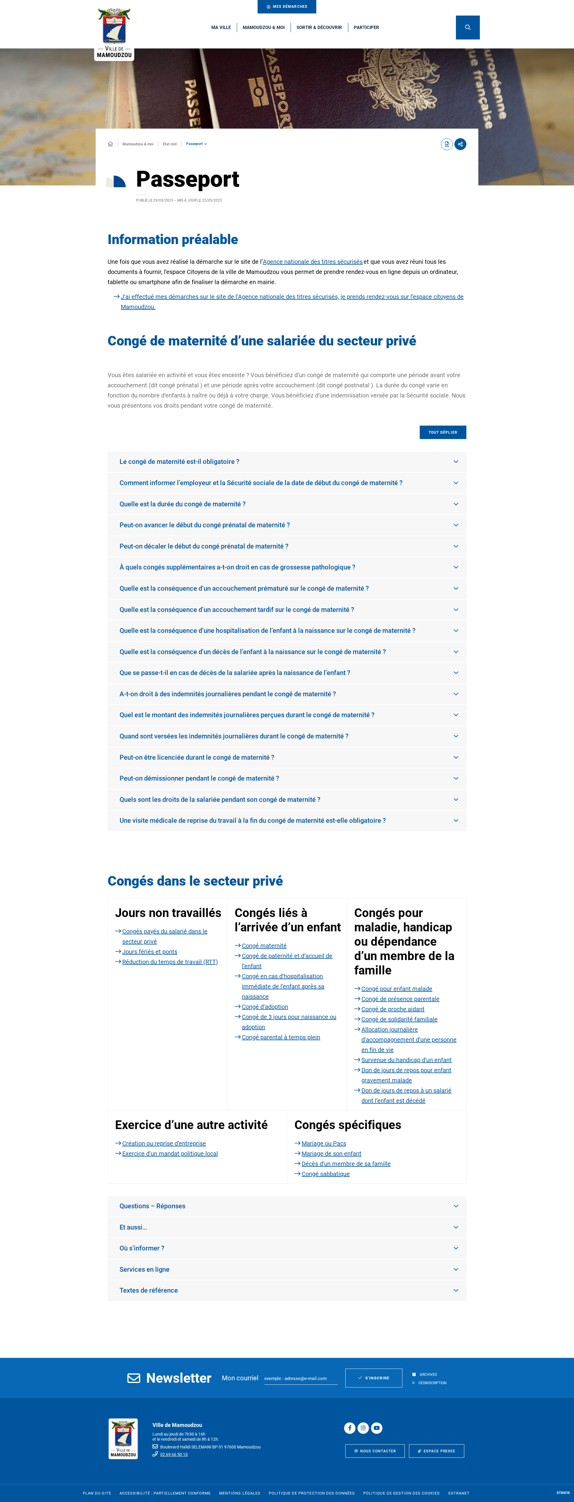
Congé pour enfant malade (396, 988)
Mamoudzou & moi (138, 144)
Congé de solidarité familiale (399, 1019)
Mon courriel (240, 1378)
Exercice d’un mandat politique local (170, 1153)
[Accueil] (110, 144)
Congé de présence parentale (400, 999)
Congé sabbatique (326, 1173)
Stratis (563, 1493)
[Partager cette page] (460, 144)
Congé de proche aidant (393, 1009)
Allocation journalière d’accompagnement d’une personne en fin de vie (409, 1039)
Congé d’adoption (265, 1006)
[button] (468, 27)
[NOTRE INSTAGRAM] (363, 1428)
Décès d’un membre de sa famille (346, 1163)
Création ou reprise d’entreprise (164, 1143)
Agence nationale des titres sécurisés (313, 261)
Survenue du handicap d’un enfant (406, 1060)
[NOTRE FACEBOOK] (350, 1428)
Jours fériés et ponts (149, 951)
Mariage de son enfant (331, 1153)
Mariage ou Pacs (324, 1143)
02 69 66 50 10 (174, 1454)
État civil (170, 144)
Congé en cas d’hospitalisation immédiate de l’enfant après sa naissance (283, 986)
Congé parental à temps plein (281, 1037)
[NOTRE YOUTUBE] (377, 1428)
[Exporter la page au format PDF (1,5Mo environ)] (447, 144)
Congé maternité (264, 945)
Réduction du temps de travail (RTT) (170, 961)
